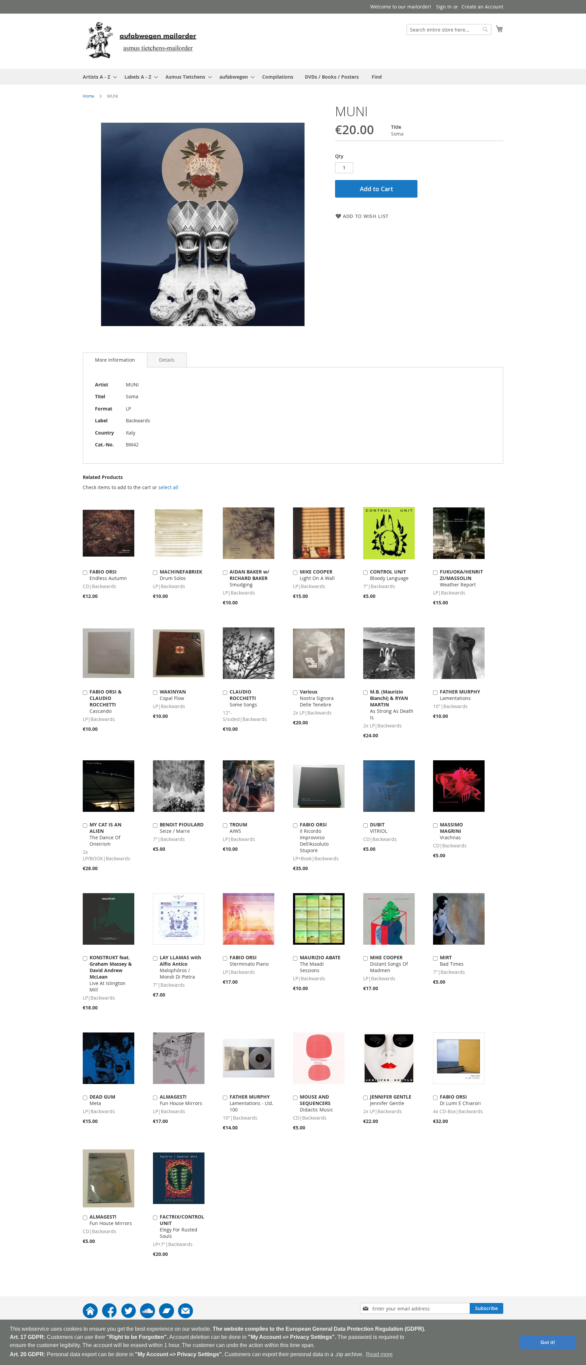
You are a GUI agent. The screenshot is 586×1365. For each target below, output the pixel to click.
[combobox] (449, 29)
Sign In (444, 6)
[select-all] (168, 487)
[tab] (115, 360)
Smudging (249, 578)
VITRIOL (378, 827)
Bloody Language (389, 574)
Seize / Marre (181, 827)
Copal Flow (173, 694)
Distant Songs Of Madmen (389, 963)
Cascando (106, 701)
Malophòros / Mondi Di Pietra (180, 967)
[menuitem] (98, 77)
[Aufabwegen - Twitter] (128, 1316)
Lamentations (460, 694)
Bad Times (452, 960)
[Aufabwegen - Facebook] (109, 1316)
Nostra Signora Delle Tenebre (317, 698)
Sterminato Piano (249, 960)
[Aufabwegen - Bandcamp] (166, 1316)
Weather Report (461, 578)
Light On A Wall (317, 574)
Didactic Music (316, 1103)
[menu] (293, 77)
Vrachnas (451, 831)
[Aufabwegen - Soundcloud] (147, 1316)
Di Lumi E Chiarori (460, 1099)
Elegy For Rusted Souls (182, 1226)
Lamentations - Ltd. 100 (251, 1103)
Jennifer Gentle (390, 1099)
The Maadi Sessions (320, 963)
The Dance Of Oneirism (105, 834)
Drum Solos (181, 574)
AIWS (238, 827)
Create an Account (482, 6)
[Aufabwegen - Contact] (185, 1316)
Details (167, 360)
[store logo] (141, 40)
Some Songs (243, 698)
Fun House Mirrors (181, 1099)
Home (88, 96)
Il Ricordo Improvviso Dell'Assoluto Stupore (314, 837)
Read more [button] (379, 1354)
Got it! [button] (548, 1342)
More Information (115, 360)
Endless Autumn (108, 574)
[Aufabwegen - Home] (90, 1316)
